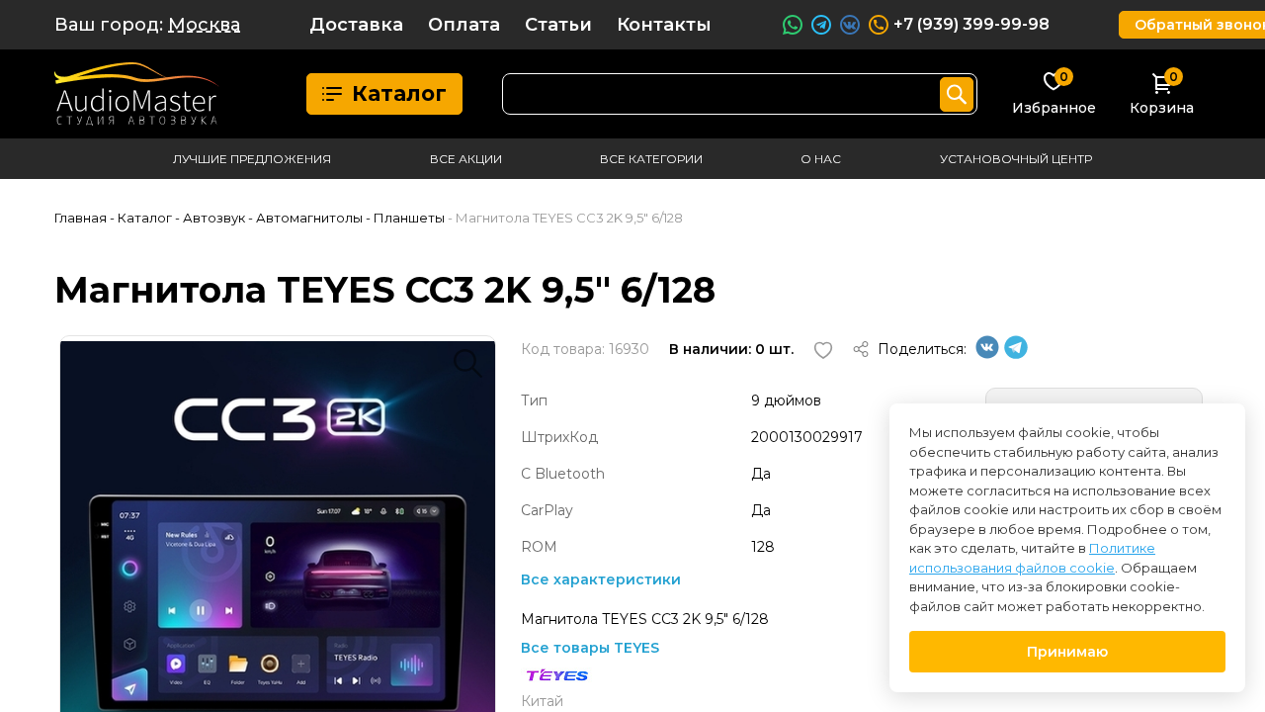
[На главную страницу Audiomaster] (136, 94)
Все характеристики (601, 579)
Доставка (356, 25)
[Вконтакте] (987, 354)
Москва (204, 25)
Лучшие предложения (252, 158)
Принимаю (1067, 652)
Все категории (651, 158)
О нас (821, 158)
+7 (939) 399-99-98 (971, 24)
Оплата (464, 25)
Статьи (558, 25)
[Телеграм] (1016, 354)
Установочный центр (1016, 158)
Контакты (664, 25)
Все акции (466, 158)
